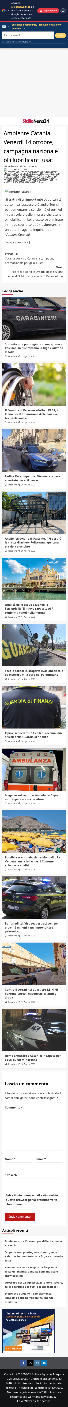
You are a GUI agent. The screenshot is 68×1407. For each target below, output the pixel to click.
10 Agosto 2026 (28, 1064)
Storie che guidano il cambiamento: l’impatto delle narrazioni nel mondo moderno (29, 1298)
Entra (60, 35)
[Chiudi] (8, 10)
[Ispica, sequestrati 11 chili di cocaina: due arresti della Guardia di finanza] (34, 707)
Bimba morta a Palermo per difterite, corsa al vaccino (33, 1243)
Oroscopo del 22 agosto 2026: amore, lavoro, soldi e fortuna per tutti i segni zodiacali (34, 1284)
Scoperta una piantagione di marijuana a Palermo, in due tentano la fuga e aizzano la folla (34, 348)
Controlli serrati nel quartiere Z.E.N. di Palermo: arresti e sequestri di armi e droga (31, 993)
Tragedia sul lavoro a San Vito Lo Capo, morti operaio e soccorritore (32, 797)
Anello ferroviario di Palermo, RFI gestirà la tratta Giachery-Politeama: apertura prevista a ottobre (33, 542)
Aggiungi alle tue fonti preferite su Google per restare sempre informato (22, 10)
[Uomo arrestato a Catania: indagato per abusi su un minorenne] (34, 1030)
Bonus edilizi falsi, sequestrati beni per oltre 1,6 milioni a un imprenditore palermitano (32, 927)
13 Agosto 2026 (28, 803)
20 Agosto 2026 (28, 422)
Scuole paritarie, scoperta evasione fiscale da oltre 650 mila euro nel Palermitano (34, 673)
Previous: (30, 258)
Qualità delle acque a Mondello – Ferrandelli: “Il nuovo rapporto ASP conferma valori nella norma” (29, 608)
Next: (35, 271)
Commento (14, 1107)
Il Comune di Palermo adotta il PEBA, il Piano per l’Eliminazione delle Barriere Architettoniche (32, 414)
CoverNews (24, 1401)
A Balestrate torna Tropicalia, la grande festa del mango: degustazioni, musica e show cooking (31, 1271)
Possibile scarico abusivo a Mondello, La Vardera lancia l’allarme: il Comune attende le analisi (32, 861)
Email (41, 1159)
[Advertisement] (34, 82)
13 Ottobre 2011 (32, 166)
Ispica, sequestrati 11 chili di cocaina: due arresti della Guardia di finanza (34, 735)
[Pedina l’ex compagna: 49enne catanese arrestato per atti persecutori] (34, 450)
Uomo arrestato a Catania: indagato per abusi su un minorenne (33, 1057)
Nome (10, 1159)
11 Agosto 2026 (28, 1002)
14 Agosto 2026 (28, 617)
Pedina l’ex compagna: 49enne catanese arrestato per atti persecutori (32, 478)
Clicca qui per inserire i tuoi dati (16, 42)
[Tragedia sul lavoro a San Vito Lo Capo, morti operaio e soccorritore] (34, 769)
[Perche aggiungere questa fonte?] (63, 10)
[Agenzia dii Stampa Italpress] (28, 1331)
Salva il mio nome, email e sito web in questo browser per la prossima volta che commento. (32, 1199)
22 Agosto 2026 (28, 356)
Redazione (13, 166)
